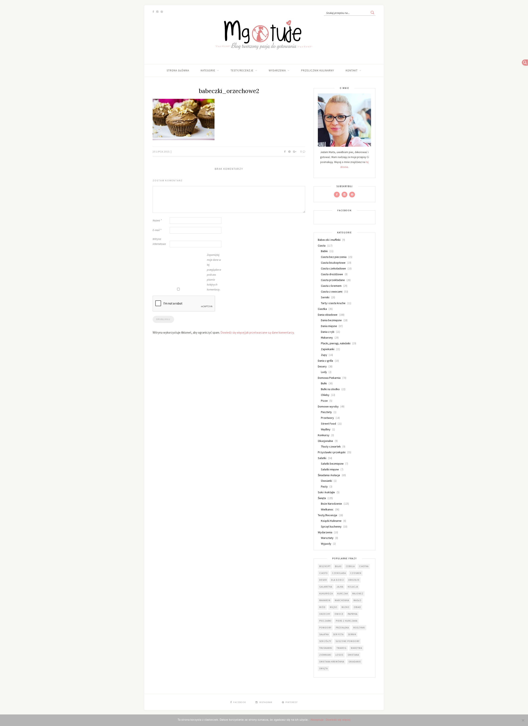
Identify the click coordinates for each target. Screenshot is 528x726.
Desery (322, 366)
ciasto (323, 573)
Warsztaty (327, 538)
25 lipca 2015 (161, 151)
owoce (339, 614)
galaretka (325, 586)
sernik (352, 634)
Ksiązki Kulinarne (331, 521)
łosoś (339, 654)
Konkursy (323, 435)
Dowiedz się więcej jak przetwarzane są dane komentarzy (257, 332)
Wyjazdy (326, 543)
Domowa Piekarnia (329, 378)
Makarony (327, 337)
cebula (350, 566)
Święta (322, 498)
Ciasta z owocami (331, 291)
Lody (324, 372)
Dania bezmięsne (331, 320)
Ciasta (321, 245)
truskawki (325, 648)
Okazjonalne (325, 441)
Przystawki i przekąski (331, 452)
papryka (352, 614)
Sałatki (322, 458)
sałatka (324, 634)
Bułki (324, 383)
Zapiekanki (327, 349)
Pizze (324, 401)
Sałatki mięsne (330, 469)
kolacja (353, 586)
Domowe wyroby (328, 406)
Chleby (325, 395)
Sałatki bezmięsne (332, 463)
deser (323, 579)
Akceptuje (317, 719)
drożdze (353, 579)
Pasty (324, 486)
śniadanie (355, 661)
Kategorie (208, 70)
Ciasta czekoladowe (333, 268)
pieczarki (325, 620)
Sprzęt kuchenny (331, 526)
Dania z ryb (327, 332)
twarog (341, 648)
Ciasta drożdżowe (332, 274)
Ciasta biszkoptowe (333, 262)
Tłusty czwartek (331, 446)
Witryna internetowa (159, 241)
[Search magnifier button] (372, 12)
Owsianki (326, 481)
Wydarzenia (277, 70)
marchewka (342, 600)
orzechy (324, 614)
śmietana (353, 654)
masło (357, 600)
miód (322, 607)
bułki (338, 566)
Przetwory (327, 418)
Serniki (325, 297)
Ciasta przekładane (333, 280)
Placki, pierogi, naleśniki (335, 343)
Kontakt (352, 70)
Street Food (328, 423)
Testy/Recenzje (242, 70)
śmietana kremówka (331, 661)
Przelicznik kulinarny (317, 70)
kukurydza (326, 593)
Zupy (324, 355)
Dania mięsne (329, 326)
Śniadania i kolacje (329, 475)
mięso (333, 607)
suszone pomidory (347, 641)
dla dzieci (337, 579)
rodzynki (359, 627)
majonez (357, 593)
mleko (345, 607)
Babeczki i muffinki (329, 240)
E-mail (157, 230)
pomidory (325, 627)
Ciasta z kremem (331, 286)
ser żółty (325, 641)
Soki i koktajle (326, 492)
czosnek (355, 573)
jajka (340, 586)
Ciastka (322, 309)
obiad (357, 607)
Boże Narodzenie (331, 503)
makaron (324, 600)
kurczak (342, 593)
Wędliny (325, 429)
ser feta (338, 634)
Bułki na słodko (330, 389)
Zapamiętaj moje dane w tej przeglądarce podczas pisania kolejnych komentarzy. (214, 272)
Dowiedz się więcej (338, 719)
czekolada (339, 573)
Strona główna (178, 70)
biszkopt (325, 566)
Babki (324, 251)
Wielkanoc (327, 509)
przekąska (342, 627)
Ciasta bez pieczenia (333, 257)
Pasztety (326, 412)
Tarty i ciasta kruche (333, 303)
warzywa (356, 648)
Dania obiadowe (327, 314)
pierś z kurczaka (346, 620)
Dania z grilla (325, 360)
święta (323, 668)
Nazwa (157, 220)
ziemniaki (325, 654)
